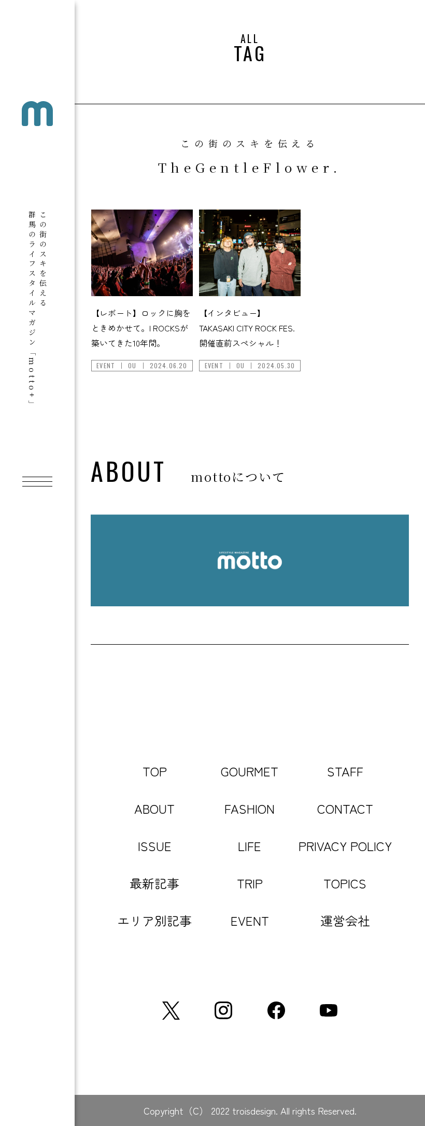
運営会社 (345, 920)
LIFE (249, 846)
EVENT (250, 920)
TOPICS (344, 883)
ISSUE (155, 846)
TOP (155, 771)
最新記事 (154, 883)
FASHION (249, 808)
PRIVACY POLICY (345, 846)
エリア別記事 (154, 920)
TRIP (250, 883)
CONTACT (345, 808)
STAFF (345, 771)
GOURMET (249, 771)
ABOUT (154, 808)
